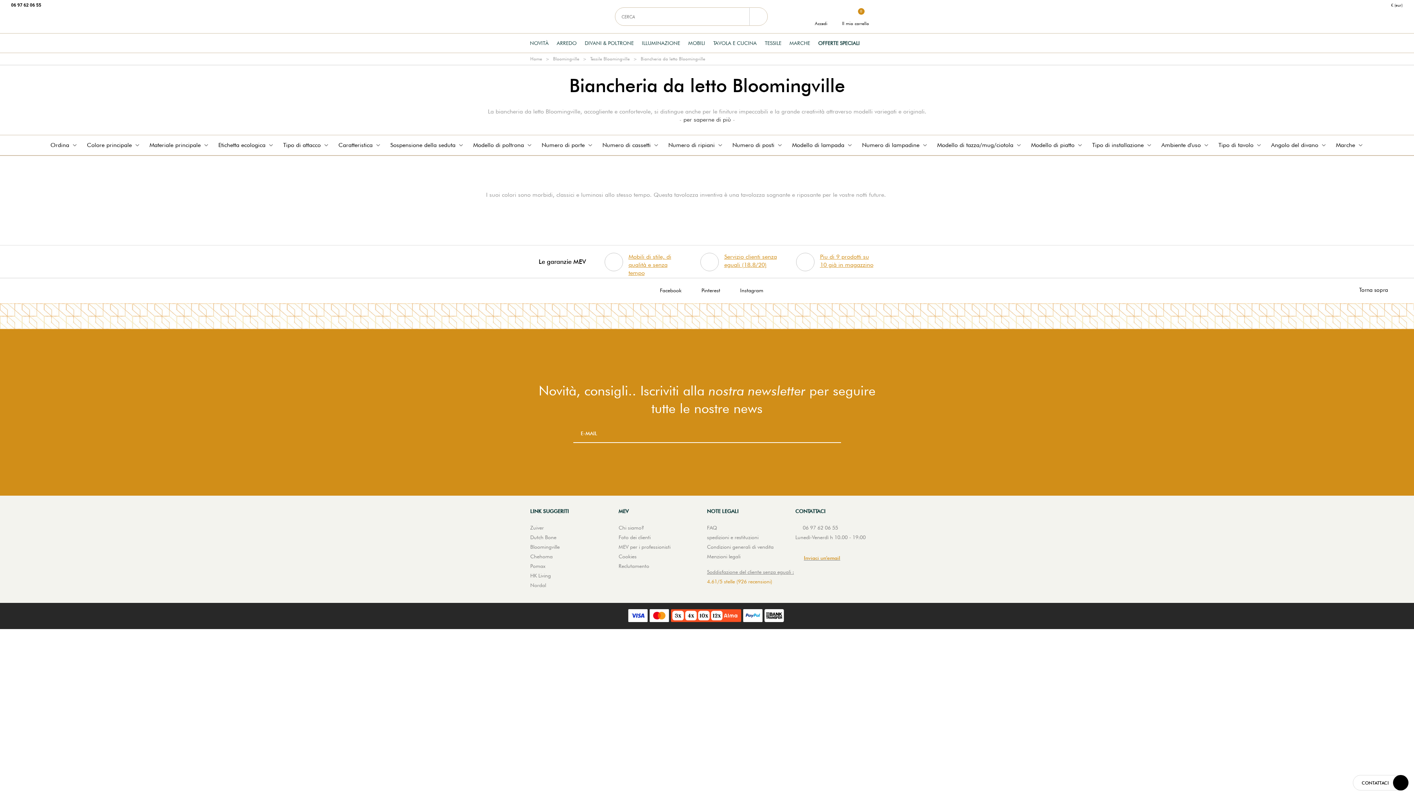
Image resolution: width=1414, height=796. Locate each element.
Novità (539, 43)
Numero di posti (753, 145)
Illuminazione (661, 43)
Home (536, 59)
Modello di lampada (818, 145)
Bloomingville (566, 59)
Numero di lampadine (890, 145)
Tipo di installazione (1118, 145)
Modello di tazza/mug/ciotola (975, 145)
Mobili (696, 43)
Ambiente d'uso (1181, 145)
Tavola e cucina (735, 43)
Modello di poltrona (498, 145)
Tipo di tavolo (1235, 145)
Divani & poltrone (609, 43)
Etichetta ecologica (241, 145)
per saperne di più (707, 119)
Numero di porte (563, 145)
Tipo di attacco (302, 145)
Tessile (773, 43)
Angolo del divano (1294, 145)
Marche (799, 43)
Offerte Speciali (839, 43)
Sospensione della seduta (422, 145)
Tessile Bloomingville (610, 59)
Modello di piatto (1052, 145)
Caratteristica (355, 145)
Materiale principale (175, 145)
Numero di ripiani (691, 145)
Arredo (567, 43)
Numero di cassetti (626, 145)
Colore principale (109, 145)
